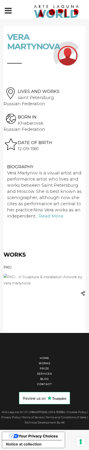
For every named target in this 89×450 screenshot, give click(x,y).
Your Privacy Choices (38, 436)
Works (44, 363)
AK (63, 422)
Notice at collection (24, 444)
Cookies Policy (76, 412)
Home (44, 358)
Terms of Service (33, 417)
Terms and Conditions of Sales (66, 417)
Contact (44, 384)
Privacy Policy (10, 417)
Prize (44, 368)
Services (44, 373)
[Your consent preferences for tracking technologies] (80, 441)
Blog (44, 379)
